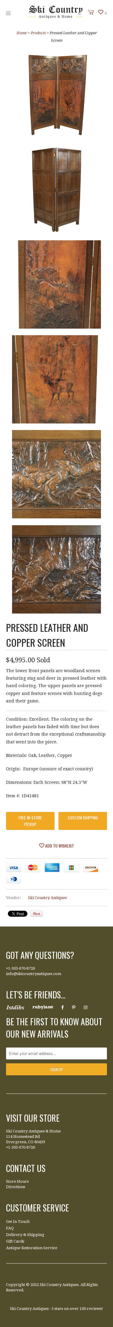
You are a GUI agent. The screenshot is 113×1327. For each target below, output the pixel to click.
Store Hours (17, 1181)
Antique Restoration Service (31, 1248)
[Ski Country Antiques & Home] (56, 17)
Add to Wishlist (59, 845)
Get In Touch (18, 1221)
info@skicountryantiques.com (33, 973)
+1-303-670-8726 (20, 968)
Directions (15, 1187)
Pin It (36, 914)
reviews (94, 1308)
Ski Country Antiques (47, 897)
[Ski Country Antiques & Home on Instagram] (85, 1007)
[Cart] (91, 12)
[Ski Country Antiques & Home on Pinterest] (73, 1007)
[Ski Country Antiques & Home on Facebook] (62, 1007)
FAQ (10, 1228)
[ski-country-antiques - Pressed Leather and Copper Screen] (56, 96)
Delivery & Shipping (25, 1234)
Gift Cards (15, 1241)
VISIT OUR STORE (33, 1118)
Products (38, 33)
